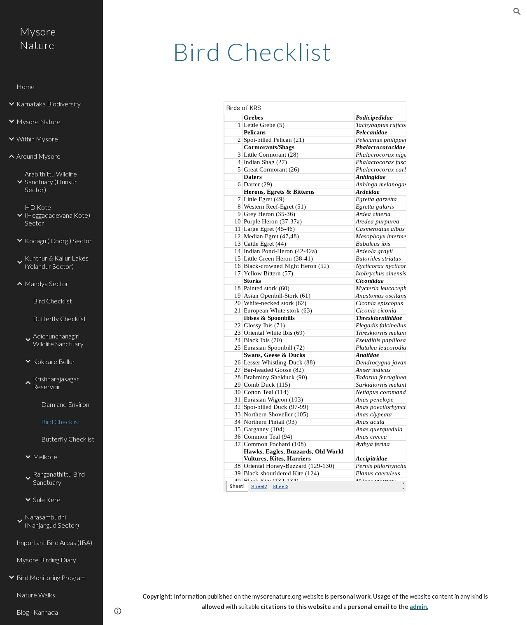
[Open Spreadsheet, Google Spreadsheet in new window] (390, 112)
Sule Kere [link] (47, 499)
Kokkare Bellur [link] (54, 361)
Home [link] (25, 86)
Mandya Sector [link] (46, 283)
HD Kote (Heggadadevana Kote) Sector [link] (57, 215)
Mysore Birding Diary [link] (46, 560)
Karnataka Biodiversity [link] (48, 104)
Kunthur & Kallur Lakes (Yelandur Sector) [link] (57, 262)
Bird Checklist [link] (52, 301)
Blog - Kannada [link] (37, 612)
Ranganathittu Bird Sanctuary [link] (59, 478)
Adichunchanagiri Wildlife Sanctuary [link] (58, 340)
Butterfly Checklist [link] (59, 318)
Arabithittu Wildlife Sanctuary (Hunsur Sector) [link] (51, 182)
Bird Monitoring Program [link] (51, 577)
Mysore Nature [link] (38, 121)
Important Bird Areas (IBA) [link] (54, 542)
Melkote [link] (45, 457)
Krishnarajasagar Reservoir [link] (56, 382)
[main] (253, 51)
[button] (517, 11)
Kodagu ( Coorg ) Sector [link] (58, 240)
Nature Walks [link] (35, 595)
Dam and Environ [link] (65, 404)
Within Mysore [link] (37, 139)
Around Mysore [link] (38, 156)
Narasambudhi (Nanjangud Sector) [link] (52, 521)
